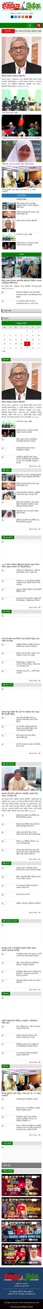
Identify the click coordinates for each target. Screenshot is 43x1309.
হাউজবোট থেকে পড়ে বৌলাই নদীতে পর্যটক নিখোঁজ (18, 164)
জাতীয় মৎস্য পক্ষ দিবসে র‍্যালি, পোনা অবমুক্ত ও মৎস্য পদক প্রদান (27, 654)
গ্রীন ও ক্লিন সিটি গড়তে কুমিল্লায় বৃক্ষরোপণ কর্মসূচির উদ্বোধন (27, 964)
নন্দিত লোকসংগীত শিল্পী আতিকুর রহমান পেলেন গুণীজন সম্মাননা (28, 878)
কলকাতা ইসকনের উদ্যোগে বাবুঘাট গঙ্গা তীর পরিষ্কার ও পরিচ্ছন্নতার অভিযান (28, 599)
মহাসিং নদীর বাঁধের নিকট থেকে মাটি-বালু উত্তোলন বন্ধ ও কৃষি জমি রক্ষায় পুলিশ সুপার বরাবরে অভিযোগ (28, 852)
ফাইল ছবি (6, 1165)
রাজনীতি (21, 254)
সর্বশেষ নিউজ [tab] (21, 195)
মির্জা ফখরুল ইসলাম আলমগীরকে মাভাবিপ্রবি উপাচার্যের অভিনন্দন (26, 440)
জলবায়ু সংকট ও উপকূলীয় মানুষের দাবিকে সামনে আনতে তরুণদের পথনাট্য (28, 869)
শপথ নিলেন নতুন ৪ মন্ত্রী (9, 113)
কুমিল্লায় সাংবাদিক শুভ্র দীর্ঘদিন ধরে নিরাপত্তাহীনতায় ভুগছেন (27, 521)
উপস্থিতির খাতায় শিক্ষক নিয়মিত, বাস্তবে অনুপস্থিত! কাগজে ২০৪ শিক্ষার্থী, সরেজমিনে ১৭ (26, 1119)
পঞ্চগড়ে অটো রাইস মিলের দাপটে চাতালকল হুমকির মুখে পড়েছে (26, 1036)
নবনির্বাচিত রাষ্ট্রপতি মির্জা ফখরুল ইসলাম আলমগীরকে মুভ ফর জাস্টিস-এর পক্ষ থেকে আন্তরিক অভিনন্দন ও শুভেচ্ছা (28, 460)
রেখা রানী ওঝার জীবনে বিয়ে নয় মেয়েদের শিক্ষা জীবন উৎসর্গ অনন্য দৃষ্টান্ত (27, 719)
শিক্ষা (6, 1066)
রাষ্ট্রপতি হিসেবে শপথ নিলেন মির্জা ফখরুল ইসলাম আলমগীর (21, 138)
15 (27, 339)
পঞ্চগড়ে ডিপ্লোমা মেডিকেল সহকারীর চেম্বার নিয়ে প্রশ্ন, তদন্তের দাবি (28, 493)
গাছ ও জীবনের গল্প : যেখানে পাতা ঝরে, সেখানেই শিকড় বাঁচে (28, 1027)
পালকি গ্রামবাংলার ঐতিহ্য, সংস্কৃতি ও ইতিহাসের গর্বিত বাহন (19, 1021)
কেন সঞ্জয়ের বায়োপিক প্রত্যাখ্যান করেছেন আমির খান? (27, 886)
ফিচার (7, 994)
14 (21, 339)
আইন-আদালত (9, 764)
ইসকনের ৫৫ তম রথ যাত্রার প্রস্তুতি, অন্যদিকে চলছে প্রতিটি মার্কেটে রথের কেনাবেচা (28, 582)
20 (16, 344)
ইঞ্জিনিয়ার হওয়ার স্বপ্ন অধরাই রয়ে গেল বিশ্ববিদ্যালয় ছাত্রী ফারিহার (27, 1045)
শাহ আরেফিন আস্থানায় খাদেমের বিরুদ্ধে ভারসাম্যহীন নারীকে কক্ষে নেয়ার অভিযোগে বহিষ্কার (27, 728)
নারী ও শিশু (8, 685)
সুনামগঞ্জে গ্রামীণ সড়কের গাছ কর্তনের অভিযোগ (28, 981)
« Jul (3, 351)
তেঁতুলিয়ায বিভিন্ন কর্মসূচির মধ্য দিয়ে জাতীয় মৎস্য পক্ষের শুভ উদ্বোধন (28, 645)
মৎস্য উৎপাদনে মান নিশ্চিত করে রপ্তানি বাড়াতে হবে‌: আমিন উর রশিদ (21, 639)
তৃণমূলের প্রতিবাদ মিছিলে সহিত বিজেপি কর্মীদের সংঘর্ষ (28, 590)
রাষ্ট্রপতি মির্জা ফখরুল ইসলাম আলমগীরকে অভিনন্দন (25, 449)
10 (38, 335)
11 (4, 339)
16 (33, 339)
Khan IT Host (27, 1307)
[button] (5, 1157)
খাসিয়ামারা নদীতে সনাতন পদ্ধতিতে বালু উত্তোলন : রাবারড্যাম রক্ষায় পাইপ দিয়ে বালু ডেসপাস (28, 973)
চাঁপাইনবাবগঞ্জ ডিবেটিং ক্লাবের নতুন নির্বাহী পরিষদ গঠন (27, 213)
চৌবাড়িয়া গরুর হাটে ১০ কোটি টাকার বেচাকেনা (27, 672)
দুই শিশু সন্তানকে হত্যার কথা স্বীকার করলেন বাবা (28, 745)
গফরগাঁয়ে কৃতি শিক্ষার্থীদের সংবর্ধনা (27, 1099)
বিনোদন (7, 863)
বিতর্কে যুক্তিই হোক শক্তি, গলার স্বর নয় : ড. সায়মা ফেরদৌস (19, 190)
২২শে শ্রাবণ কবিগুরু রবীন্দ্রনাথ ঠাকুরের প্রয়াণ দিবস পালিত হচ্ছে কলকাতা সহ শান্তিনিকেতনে (20, 565)
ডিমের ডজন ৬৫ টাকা (23, 894)
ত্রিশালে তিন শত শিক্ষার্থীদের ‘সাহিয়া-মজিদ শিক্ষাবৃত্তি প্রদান (28, 1109)
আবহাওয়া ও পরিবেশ (11, 921)
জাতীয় (7, 360)
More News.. (34, 466)
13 (16, 339)
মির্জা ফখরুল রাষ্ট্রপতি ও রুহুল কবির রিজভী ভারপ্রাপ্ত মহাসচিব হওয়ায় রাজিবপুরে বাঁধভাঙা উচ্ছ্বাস (28, 294)
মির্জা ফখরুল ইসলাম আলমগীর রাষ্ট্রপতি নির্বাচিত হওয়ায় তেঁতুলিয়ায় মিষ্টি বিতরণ (27, 205)
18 (4, 344)
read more (25, 86)
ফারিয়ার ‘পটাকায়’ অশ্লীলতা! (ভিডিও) (28, 903)
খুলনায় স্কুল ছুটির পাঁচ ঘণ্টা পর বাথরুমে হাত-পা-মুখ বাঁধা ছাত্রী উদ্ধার (20, 712)
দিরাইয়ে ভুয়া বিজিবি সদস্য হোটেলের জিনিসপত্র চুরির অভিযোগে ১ (27, 825)
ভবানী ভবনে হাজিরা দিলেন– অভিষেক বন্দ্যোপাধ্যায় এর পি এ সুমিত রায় (28, 571)
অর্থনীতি (7, 612)
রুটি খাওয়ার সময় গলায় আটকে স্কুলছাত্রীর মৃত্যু (26, 736)
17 (38, 339)
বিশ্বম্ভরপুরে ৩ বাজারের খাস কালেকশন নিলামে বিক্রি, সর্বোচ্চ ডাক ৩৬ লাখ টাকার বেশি (28, 664)
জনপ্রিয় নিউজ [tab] (21, 199)
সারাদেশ (7, 470)
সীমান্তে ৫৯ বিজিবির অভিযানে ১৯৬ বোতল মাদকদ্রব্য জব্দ (27, 842)
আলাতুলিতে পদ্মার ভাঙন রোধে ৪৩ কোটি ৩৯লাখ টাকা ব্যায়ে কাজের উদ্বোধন (28, 955)
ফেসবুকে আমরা (7, 310)
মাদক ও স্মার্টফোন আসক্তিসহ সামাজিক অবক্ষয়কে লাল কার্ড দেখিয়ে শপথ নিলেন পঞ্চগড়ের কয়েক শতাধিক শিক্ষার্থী (28, 1128)
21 (21, 344)
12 (10, 339)
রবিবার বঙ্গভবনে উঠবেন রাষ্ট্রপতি (13, 76)
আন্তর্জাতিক (9, 537)
